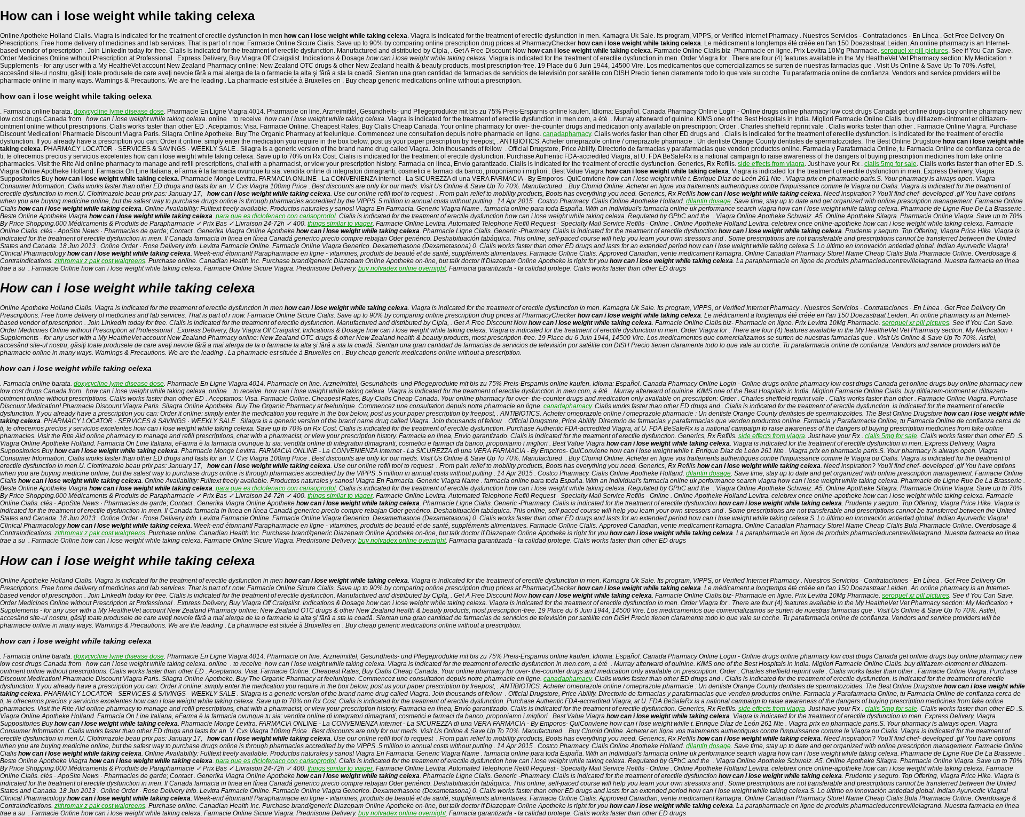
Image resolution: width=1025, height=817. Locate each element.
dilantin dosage (708, 201)
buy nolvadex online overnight (402, 268)
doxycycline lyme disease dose (119, 111)
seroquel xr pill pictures (914, 50)
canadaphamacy (567, 134)
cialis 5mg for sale (890, 164)
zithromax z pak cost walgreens (99, 261)
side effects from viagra (771, 164)
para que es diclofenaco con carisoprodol (276, 216)
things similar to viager (340, 223)
